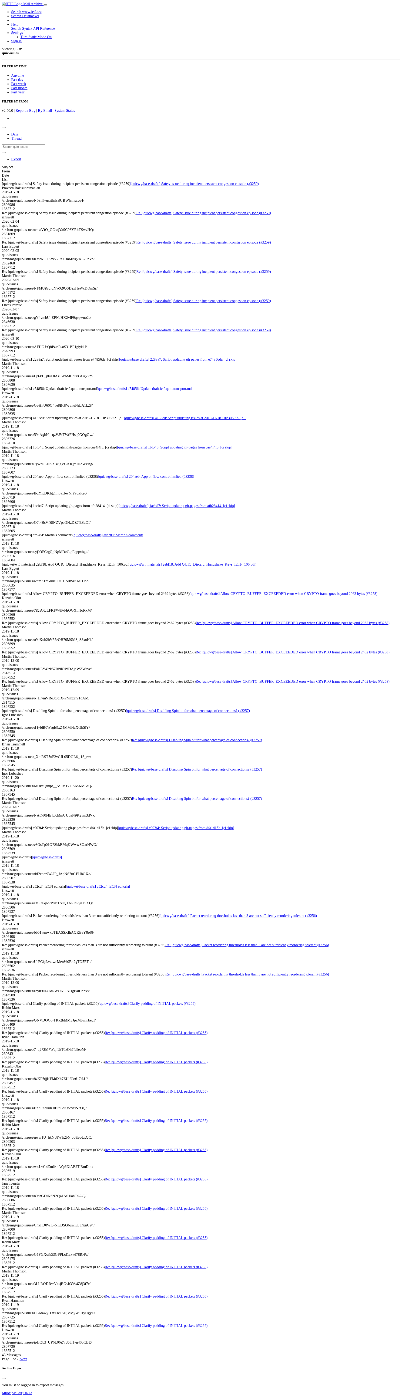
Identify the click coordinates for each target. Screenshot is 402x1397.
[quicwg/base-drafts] (47, 857)
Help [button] (14, 24)
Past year (17, 92)
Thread (16, 138)
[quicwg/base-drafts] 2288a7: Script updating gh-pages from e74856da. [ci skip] (177, 359)
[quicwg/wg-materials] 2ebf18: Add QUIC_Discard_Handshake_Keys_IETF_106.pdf (192, 564)
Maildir (17, 1393)
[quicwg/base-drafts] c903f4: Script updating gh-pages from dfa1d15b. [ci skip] (176, 828)
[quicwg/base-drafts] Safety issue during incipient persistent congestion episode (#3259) (194, 184)
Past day (17, 80)
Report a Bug (25, 110)
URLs (27, 1393)
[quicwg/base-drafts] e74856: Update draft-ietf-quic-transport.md (144, 389)
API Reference (44, 28)
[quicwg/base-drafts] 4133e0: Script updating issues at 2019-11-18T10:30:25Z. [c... (185, 418)
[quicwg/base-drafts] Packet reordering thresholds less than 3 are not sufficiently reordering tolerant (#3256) (238, 916)
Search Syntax (21, 28)
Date (14, 134)
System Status (64, 110)
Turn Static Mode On (36, 37)
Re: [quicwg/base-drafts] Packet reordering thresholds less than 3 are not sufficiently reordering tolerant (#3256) (247, 945)
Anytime (17, 75)
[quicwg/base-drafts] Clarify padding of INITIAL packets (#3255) (147, 1003)
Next (23, 1359)
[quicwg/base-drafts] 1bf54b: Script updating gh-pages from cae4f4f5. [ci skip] (174, 447)
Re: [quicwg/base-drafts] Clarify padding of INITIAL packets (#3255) (156, 1033)
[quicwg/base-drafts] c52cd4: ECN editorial (98, 886)
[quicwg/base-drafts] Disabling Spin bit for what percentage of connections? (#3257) (188, 711)
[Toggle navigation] (45, 5)
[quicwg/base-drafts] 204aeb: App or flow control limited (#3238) (146, 476)
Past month (19, 88)
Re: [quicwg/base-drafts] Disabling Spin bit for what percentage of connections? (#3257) (197, 740)
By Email (45, 110)
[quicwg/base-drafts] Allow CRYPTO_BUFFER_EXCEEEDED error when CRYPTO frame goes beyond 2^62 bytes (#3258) (283, 594)
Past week (18, 84)
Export (16, 159)
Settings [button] (17, 33)
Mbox (6, 1393)
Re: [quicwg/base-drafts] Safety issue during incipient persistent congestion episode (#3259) (203, 213)
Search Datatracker (25, 16)
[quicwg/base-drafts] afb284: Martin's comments (108, 535)
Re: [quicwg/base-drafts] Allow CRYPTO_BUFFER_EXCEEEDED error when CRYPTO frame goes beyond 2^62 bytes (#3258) (292, 623)
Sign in (16, 41)
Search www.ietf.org (26, 12)
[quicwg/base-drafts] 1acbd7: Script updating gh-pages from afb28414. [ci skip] (176, 506)
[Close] (4, 1378)
